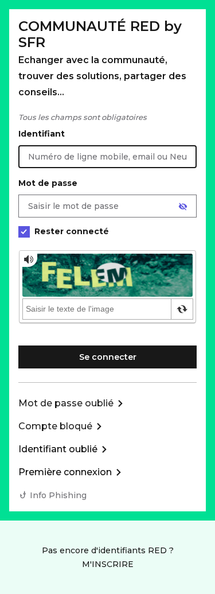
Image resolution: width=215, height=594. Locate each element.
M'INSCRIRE (108, 564)
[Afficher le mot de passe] (182, 206)
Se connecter (107, 357)
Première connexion (65, 472)
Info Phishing (58, 495)
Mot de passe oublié (66, 403)
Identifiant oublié (57, 449)
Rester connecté (71, 231)
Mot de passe (47, 183)
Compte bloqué (55, 426)
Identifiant (41, 134)
